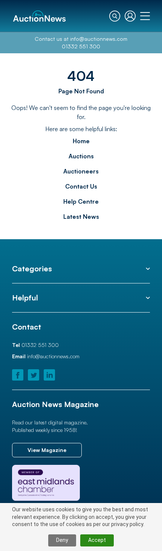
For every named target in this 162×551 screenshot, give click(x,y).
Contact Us (81, 186)
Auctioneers (81, 171)
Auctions (81, 156)
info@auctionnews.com (98, 39)
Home (81, 141)
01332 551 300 (81, 46)
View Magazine (47, 450)
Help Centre (81, 201)
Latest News (81, 216)
